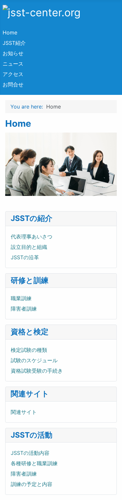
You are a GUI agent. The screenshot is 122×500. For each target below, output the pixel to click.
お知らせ (13, 53)
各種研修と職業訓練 (34, 463)
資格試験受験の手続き (37, 370)
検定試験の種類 (29, 350)
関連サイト (24, 412)
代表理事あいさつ (31, 236)
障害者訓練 (24, 308)
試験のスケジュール (34, 360)
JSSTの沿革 (25, 257)
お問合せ (13, 84)
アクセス (13, 74)
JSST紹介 (14, 43)
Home (10, 32)
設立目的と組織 (29, 247)
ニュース (13, 63)
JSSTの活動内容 (30, 453)
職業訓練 (21, 298)
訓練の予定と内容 (31, 484)
